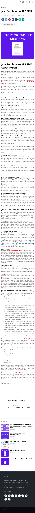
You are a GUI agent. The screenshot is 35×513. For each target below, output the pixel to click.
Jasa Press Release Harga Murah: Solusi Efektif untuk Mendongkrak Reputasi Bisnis (21, 426)
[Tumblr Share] (16, 19)
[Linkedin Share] (13, 19)
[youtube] (19, 495)
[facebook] (20, 2)
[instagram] (23, 2)
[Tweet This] (6, 19)
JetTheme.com (18, 511)
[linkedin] (12, 495)
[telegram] (5, 495)
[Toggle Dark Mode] (26, 2)
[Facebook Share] (2, 19)
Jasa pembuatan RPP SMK (8, 71)
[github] (9, 499)
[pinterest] (16, 495)
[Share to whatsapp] (19, 19)
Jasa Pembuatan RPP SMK (17, 450)
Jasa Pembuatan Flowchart (18, 441)
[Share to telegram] (23, 19)
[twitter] (26, 495)
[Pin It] (9, 19)
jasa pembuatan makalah (13, 105)
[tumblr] (9, 495)
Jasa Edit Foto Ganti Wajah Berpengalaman (17, 433)
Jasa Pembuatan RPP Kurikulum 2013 (21, 459)
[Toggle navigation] (32, 2)
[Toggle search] (29, 2)
